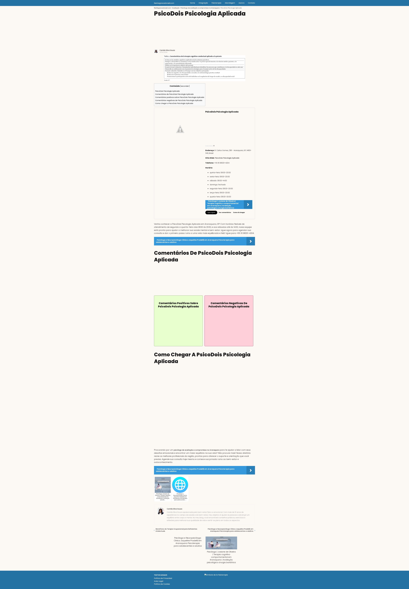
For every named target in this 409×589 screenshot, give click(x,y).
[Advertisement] (204, 33)
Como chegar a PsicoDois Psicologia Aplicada (174, 103)
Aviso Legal (158, 581)
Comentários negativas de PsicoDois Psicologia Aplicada (178, 100)
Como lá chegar (239, 212)
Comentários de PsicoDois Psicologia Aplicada (174, 94)
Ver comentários (225, 212)
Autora (241, 3)
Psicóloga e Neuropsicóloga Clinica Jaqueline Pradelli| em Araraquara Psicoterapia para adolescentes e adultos (230, 530)
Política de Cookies (162, 584)
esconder (185, 86)
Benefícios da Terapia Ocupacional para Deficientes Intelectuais (176, 530)
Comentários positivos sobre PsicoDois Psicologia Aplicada (179, 97)
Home (192, 3)
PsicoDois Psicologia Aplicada (167, 91)
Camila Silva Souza (167, 50)
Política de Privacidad (163, 578)
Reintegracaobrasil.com (164, 3)
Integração (203, 3)
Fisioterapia (216, 3)
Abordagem (230, 3)
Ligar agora (211, 212)
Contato (251, 3)
